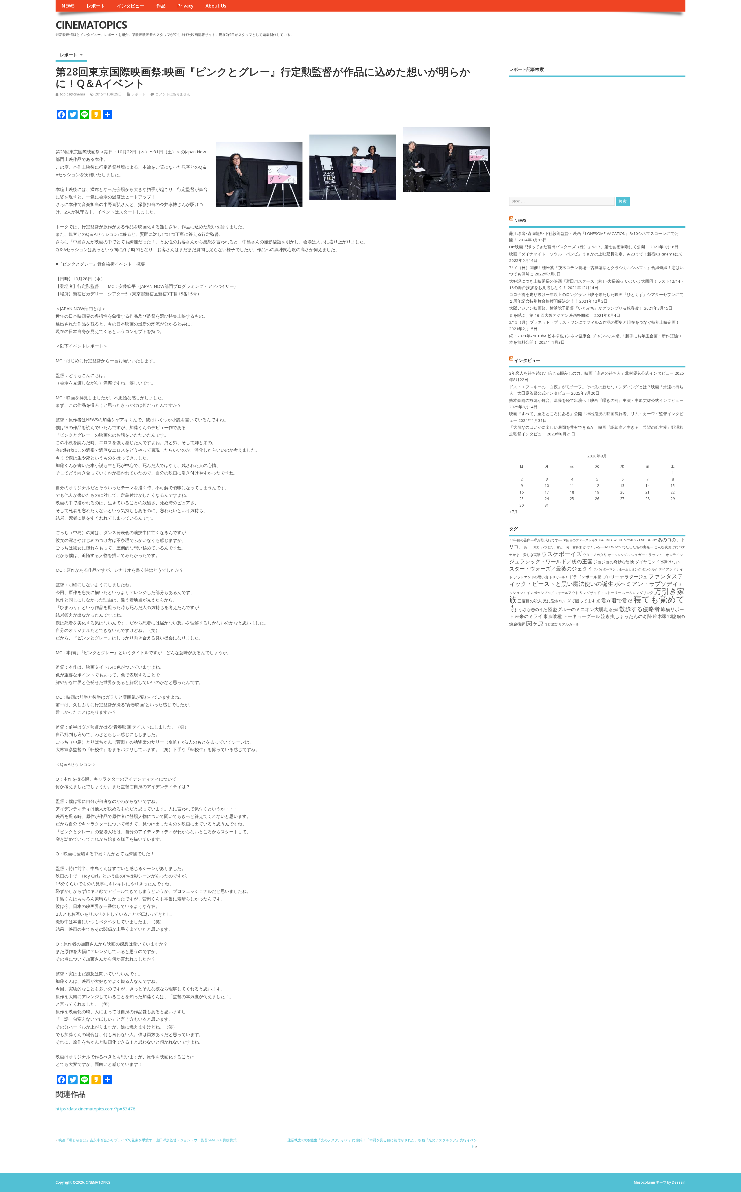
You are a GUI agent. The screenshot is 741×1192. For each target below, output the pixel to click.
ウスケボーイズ (561, 554)
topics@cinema (72, 94)
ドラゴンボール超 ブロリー (594, 577)
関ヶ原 (535, 623)
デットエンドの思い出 (530, 577)
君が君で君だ (616, 600)
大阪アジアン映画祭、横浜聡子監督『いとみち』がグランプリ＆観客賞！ (576, 308)
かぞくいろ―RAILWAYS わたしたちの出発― (618, 547)
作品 (161, 6)
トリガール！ (558, 577)
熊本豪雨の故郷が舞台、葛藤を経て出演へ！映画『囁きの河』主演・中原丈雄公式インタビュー (596, 400)
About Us (216, 6)
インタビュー (130, 6)
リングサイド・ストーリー (600, 592)
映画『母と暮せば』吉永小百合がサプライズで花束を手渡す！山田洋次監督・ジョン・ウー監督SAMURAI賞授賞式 (147, 1140)
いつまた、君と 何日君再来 (561, 547)
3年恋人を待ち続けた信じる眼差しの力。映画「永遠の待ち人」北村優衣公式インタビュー (591, 373)
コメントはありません (172, 94)
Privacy (185, 6)
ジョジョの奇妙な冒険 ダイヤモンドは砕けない (636, 561)
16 (522, 492)
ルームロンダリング (637, 592)
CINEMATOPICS (91, 25)
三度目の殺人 (530, 601)
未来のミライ (528, 616)
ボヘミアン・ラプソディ (646, 584)
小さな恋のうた (533, 609)
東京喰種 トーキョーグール (571, 616)
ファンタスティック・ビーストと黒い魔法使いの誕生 (596, 580)
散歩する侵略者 (639, 609)
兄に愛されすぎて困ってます (569, 601)
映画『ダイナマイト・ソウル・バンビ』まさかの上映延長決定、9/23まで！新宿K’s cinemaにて (596, 254)
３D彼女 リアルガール (561, 624)
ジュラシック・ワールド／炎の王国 (551, 561)
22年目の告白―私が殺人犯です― (535, 540)
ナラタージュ (634, 576)
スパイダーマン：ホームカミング (617, 569)
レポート (96, 6)
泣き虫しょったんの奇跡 (626, 616)
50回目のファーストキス (580, 540)
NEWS (68, 6)
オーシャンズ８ (619, 555)
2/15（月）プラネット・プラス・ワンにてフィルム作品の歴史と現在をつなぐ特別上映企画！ (594, 322)
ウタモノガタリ (595, 554)
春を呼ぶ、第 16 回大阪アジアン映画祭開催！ (551, 315)
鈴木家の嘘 (664, 616)
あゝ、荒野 (532, 547)
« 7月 (513, 511)
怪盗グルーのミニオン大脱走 (578, 609)
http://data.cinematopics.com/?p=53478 (95, 1109)
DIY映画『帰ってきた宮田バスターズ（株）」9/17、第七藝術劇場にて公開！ (579, 246)
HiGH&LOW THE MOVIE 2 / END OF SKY (628, 540)
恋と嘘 (614, 610)
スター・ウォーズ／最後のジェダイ (551, 568)
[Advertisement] (597, 132)
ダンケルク (650, 569)
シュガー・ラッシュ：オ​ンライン (657, 554)
